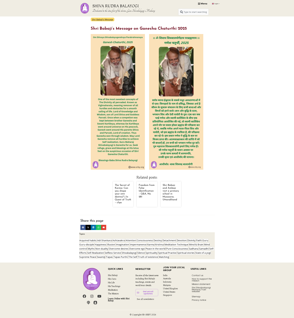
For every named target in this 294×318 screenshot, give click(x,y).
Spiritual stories (186, 252)
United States (169, 292)
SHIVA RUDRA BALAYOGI (115, 6)
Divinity (191, 240)
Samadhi (204, 248)
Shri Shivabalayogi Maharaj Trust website (201, 289)
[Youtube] (99, 296)
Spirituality (151, 252)
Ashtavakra (118, 240)
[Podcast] (88, 302)
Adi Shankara (104, 240)
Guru (205, 240)
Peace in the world (155, 248)
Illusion (111, 244)
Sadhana (193, 248)
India (165, 275)
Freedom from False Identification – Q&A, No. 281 (147, 191)
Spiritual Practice (167, 252)
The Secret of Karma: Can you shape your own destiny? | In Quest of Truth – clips (123, 194)
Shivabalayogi (129, 252)
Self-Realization (95, 252)
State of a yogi (203, 252)
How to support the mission (202, 279)
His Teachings (114, 286)
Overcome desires (118, 248)
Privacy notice (199, 300)
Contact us (197, 275)
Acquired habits (87, 240)
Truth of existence (148, 257)
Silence (141, 252)
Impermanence (138, 244)
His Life (111, 282)
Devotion (182, 240)
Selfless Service (113, 252)
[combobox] (193, 12)
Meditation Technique (176, 244)
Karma (150, 244)
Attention (131, 240)
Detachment (169, 240)
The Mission (113, 293)
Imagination (122, 244)
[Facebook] (84, 296)
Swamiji (101, 257)
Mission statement (201, 284)
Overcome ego (137, 248)
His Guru (112, 279)
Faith (199, 240)
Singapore (167, 295)
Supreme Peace (87, 257)
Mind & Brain (196, 244)
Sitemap (196, 296)
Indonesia (167, 281)
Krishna (159, 244)
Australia (167, 278)
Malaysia (167, 285)
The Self (132, 257)
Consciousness (145, 240)
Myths (91, 248)
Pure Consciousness (177, 248)
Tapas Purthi (120, 257)
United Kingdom (170, 288)
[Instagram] (91, 296)
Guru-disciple (86, 244)
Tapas (109, 257)
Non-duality (101, 248)
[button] (83, 227)
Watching (164, 257)
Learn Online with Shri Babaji (119, 299)
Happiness (100, 244)
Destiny (158, 240)
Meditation (113, 290)
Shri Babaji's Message (102, 19)
